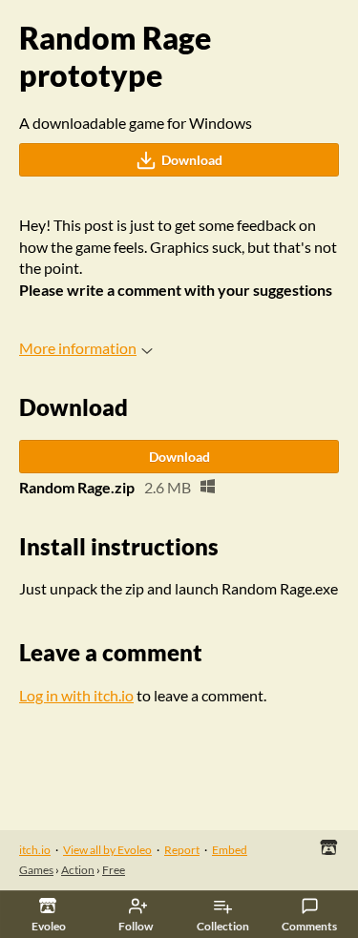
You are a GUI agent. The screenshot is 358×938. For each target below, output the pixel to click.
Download (191, 160)
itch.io (35, 850)
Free (113, 870)
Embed (229, 850)
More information (78, 348)
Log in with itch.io (76, 695)
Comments (309, 926)
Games (36, 870)
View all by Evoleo (107, 850)
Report (182, 850)
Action (78, 870)
